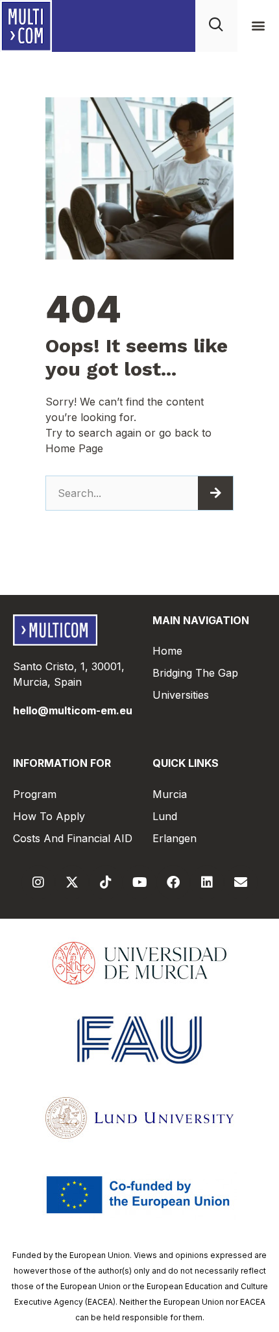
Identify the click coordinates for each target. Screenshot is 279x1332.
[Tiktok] (106, 882)
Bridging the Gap (195, 672)
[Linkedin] (207, 882)
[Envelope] (241, 882)
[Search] (215, 493)
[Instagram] (38, 882)
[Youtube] (139, 882)
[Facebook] (173, 882)
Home (167, 650)
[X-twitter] (72, 882)
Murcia (169, 794)
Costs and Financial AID (72, 838)
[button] (258, 25)
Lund (164, 816)
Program (34, 794)
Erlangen (174, 838)
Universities (180, 694)
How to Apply (49, 816)
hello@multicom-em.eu (72, 710)
